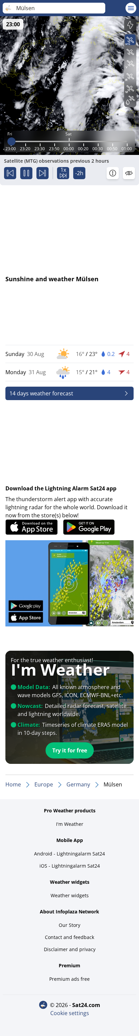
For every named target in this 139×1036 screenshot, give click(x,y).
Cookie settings (69, 1013)
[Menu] (131, 8)
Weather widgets (70, 895)
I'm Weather (69, 824)
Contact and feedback (69, 937)
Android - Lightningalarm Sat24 (69, 853)
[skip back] (10, 173)
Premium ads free (69, 979)
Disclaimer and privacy (69, 949)
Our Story (69, 925)
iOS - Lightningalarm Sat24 (69, 866)
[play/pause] (26, 173)
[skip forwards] (42, 173)
